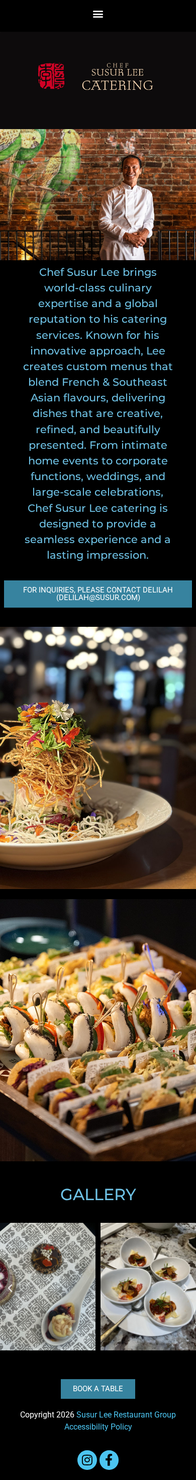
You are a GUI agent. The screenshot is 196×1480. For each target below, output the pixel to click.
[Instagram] (86, 1459)
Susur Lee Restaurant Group (126, 1414)
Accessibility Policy (98, 1427)
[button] (98, 13)
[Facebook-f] (109, 1459)
